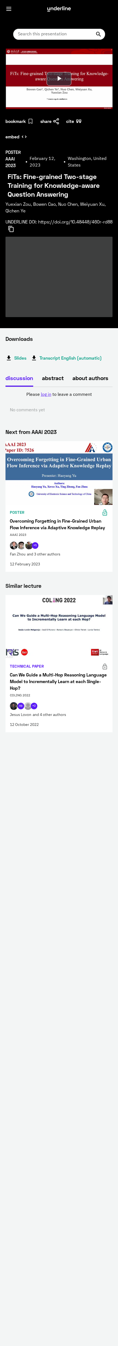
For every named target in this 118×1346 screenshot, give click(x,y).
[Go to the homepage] (59, 9)
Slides (20, 357)
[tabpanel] (59, 402)
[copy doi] (14, 229)
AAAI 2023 (44, 431)
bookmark (15, 121)
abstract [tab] (53, 378)
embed (12, 136)
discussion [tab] (19, 378)
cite (70, 121)
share (46, 121)
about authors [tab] (90, 378)
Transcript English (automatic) (71, 357)
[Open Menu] (9, 9)
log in (46, 395)
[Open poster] (14, 58)
